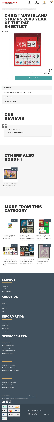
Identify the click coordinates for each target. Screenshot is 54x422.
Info (51, 73)
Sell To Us (4, 308)
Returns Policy (5, 328)
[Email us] (3, 401)
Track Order (5, 288)
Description (7, 87)
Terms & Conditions (17, 398)
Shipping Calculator (10, 101)
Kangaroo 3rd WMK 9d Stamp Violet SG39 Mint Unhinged (42, 261)
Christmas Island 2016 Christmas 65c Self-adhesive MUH (9, 236)
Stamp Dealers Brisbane (8, 353)
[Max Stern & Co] (9, 2)
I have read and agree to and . (15, 398)
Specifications (8, 97)
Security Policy (5, 331)
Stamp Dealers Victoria (8, 387)
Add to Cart (34, 77)
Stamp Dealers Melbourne (8, 367)
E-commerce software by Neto (34, 412)
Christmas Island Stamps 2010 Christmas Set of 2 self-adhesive (9, 185)
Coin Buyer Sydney (6, 342)
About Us (4, 303)
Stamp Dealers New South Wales (10, 370)
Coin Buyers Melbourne (8, 345)
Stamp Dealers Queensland (9, 382)
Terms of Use (5, 323)
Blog (3, 311)
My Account (5, 286)
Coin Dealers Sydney (7, 348)
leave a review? (18, 132)
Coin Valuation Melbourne (8, 350)
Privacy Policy (5, 325)
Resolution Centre (6, 291)
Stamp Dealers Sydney (8, 384)
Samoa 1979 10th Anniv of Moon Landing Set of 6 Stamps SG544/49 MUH (26, 261)
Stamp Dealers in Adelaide (8, 365)
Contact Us (4, 306)
